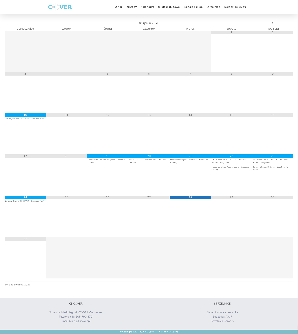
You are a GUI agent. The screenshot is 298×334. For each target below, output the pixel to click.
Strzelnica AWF (222, 316)
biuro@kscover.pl (80, 321)
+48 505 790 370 (81, 316)
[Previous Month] (25, 23)
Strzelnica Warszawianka (222, 312)
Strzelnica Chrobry (222, 321)
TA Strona (173, 331)
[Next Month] (272, 23)
